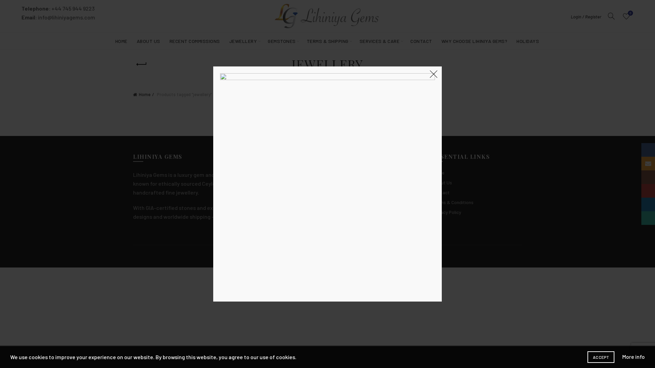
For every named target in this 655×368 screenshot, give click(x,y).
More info (633, 356)
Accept (601, 357)
